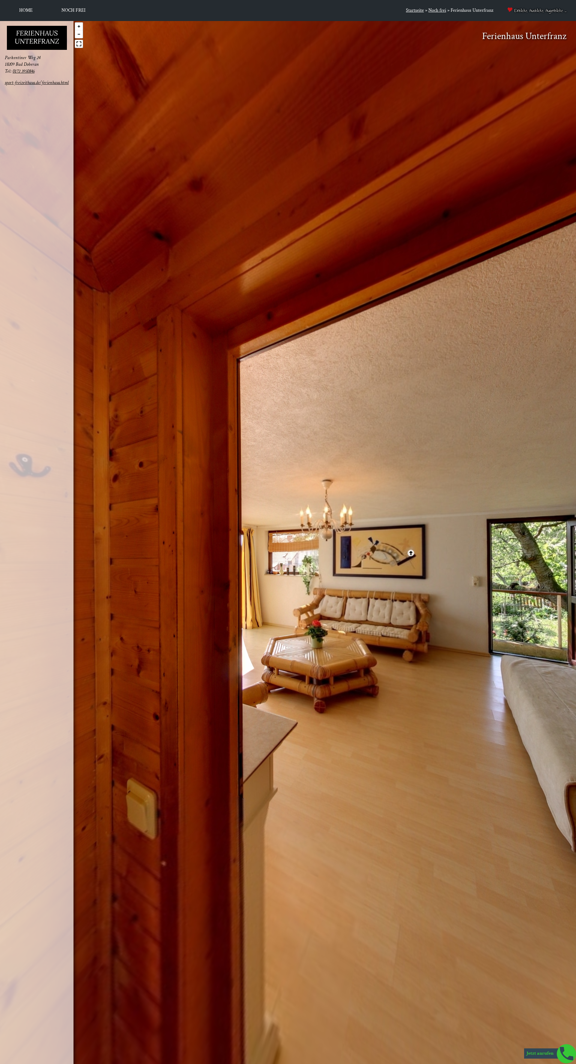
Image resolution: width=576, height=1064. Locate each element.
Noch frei (74, 10)
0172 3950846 (23, 71)
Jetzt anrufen (540, 1053)
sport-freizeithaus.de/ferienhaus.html (37, 83)
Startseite (415, 10)
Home (26, 10)
